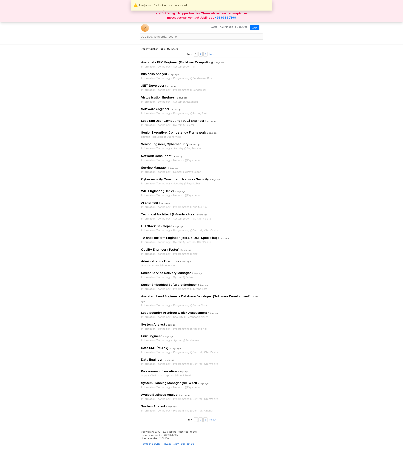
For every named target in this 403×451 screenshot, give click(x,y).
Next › (213, 54)
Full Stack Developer (156, 226)
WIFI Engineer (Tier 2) (157, 191)
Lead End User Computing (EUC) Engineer (172, 121)
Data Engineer (152, 359)
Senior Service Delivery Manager (166, 273)
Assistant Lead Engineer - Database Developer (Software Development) (196, 296)
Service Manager (154, 167)
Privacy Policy (171, 444)
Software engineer (155, 109)
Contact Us (187, 444)
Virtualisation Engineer (158, 97)
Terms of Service (151, 444)
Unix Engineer (151, 336)
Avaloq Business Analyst (160, 395)
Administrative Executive (160, 261)
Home (213, 27)
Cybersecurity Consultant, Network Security (175, 179)
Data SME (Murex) (154, 348)
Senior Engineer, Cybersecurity (165, 144)
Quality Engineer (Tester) (160, 249)
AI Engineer (149, 203)
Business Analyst (154, 74)
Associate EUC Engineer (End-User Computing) (177, 62)
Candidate (226, 27)
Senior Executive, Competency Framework (173, 132)
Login (254, 27)
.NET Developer (153, 85)
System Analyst (153, 324)
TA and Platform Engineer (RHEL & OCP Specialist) (179, 238)
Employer (241, 27)
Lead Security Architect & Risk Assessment (174, 313)
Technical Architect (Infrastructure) (168, 214)
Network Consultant (156, 156)
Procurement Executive (159, 371)
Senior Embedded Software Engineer (169, 285)
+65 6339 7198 (225, 17)
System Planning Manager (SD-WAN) (169, 383)
